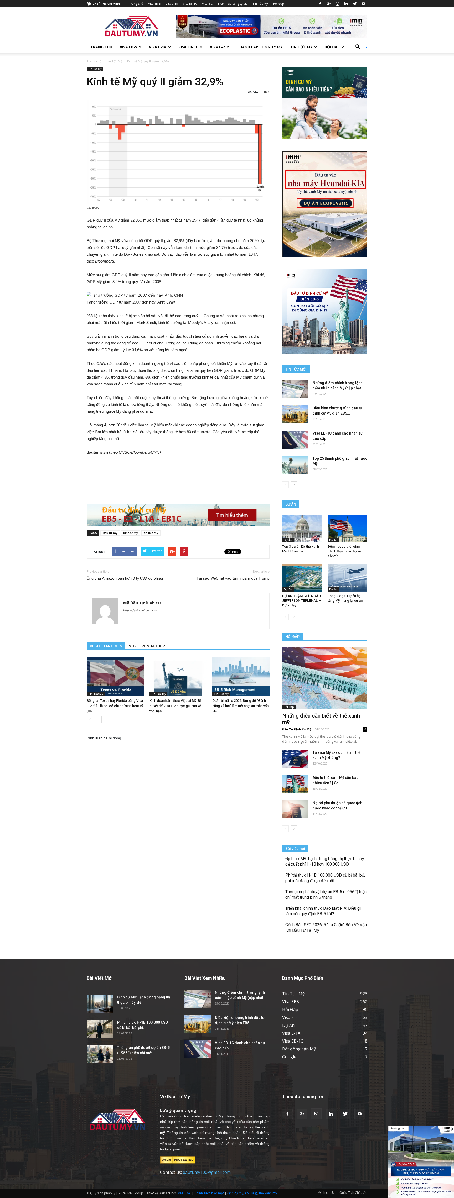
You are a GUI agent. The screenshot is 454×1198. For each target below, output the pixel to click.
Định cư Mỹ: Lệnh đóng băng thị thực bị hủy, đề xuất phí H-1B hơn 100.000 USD (325, 861)
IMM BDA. (184, 1193)
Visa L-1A (172, 4)
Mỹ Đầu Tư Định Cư (142, 602)
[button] (359, 47)
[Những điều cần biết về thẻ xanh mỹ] (324, 678)
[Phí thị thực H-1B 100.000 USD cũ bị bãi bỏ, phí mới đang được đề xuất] (100, 1029)
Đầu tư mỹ (110, 533)
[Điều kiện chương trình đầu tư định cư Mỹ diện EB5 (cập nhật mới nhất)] (295, 414)
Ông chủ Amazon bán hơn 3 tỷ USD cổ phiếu (125, 578)
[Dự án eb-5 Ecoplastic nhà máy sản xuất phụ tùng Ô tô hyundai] (421, 1162)
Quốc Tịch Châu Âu (353, 1192)
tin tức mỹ (151, 533)
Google (289, 1057)
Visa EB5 (290, 1002)
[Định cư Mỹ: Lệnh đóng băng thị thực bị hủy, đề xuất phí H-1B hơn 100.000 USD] (100, 1004)
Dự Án (288, 540)
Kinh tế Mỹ (130, 533)
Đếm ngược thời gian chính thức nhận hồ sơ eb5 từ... (344, 551)
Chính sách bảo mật (209, 1193)
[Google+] (329, 3)
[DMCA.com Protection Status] (177, 1159)
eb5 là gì (251, 1193)
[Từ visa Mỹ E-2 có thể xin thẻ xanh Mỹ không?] (295, 759)
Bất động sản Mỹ (299, 1049)
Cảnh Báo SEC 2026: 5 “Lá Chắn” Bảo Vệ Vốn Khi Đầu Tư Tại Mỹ (326, 927)
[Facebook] (320, 3)
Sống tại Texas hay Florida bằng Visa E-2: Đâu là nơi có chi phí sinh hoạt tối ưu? (115, 706)
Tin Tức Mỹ (260, 4)
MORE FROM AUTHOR (146, 646)
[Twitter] (355, 3)
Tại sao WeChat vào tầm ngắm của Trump (233, 578)
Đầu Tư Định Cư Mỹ (296, 729)
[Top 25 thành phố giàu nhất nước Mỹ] (295, 465)
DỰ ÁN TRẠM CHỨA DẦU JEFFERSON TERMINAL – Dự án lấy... (301, 600)
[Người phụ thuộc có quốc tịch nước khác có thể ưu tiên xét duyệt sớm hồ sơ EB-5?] (295, 809)
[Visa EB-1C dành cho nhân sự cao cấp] (295, 440)
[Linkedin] (346, 3)
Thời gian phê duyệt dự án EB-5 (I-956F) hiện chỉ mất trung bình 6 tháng (326, 894)
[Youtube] (363, 3)
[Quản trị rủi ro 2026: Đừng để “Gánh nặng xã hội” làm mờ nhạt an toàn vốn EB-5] (241, 676)
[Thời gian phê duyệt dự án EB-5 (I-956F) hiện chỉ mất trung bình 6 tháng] (100, 1054)
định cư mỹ (235, 1193)
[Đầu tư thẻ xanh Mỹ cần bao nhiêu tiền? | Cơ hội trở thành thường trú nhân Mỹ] (295, 784)
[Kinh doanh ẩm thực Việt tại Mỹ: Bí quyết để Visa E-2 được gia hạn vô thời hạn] (178, 676)
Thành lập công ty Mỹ (232, 4)
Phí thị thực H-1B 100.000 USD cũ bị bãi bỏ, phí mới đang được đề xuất (325, 878)
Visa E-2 (207, 4)
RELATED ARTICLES (106, 646)
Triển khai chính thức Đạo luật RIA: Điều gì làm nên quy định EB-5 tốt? (323, 911)
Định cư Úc (326, 1192)
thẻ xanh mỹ (268, 1193)
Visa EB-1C (190, 4)
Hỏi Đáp (278, 4)
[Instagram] (337, 3)
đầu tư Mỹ (214, 1116)
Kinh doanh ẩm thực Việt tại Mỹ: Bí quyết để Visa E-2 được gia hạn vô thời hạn (175, 706)
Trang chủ (136, 4)
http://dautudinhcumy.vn (140, 610)
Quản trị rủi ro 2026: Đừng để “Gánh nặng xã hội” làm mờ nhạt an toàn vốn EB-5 (240, 706)
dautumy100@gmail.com (207, 1172)
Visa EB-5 (154, 4)
